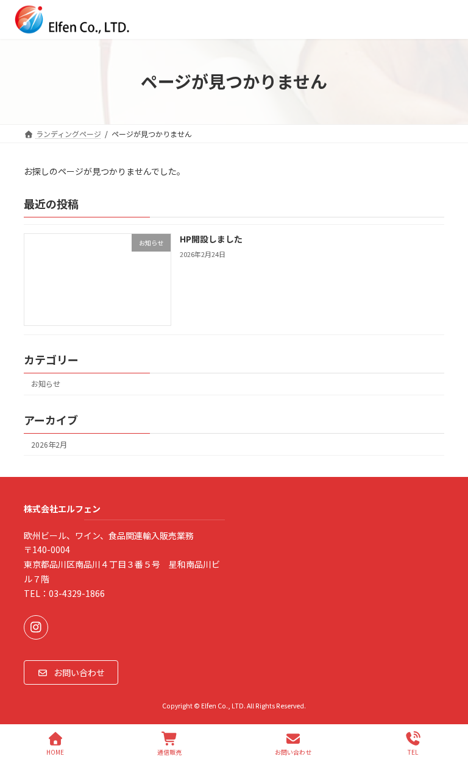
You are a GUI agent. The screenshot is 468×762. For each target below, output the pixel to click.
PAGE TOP (448, 706)
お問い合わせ (293, 751)
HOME (55, 751)
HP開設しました (211, 239)
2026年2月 (49, 444)
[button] (71, 672)
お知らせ (45, 383)
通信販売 (169, 751)
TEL (413, 751)
